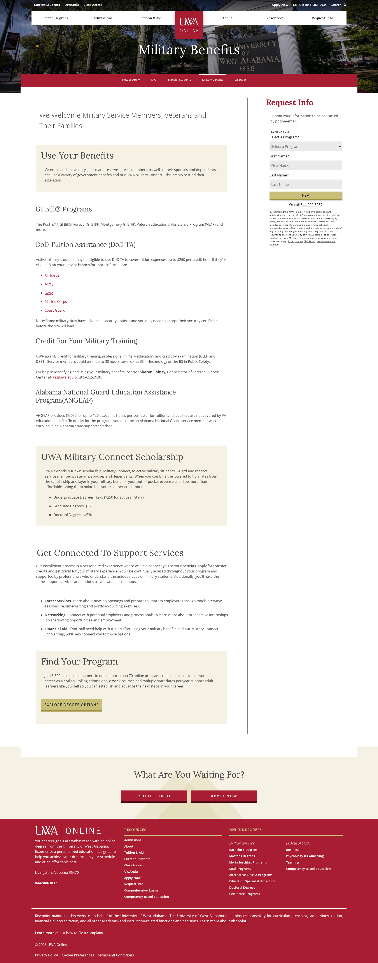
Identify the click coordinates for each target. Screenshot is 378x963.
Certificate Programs (244, 894)
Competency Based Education (146, 897)
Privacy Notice (295, 241)
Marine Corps (56, 301)
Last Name (279, 175)
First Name (279, 156)
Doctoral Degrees (242, 887)
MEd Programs (240, 869)
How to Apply (131, 80)
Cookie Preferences (78, 955)
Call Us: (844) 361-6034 (310, 5)
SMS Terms (309, 241)
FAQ (153, 80)
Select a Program (285, 137)
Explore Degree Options (72, 704)
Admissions (103, 18)
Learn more (44, 932)
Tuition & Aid (150, 18)
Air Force (52, 275)
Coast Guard (55, 310)
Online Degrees (55, 18)
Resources (275, 18)
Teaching (292, 862)
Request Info (322, 18)
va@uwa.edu (63, 377)
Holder (189, 15)
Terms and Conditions (116, 955)
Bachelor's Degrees (243, 850)
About (227, 18)
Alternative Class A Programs (251, 875)
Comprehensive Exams (141, 890)
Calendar (240, 80)
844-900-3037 (311, 204)
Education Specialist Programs (252, 881)
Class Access (93, 5)
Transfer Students (179, 80)
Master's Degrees (242, 856)
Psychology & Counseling (305, 856)
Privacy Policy (47, 955)
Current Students (47, 5)
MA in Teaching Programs (248, 862)
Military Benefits (212, 80)
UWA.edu (72, 5)
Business (292, 850)
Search (336, 5)
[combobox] (306, 146)
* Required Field (279, 132)
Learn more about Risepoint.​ (223, 921)
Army (49, 284)
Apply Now (280, 5)
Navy (49, 292)
